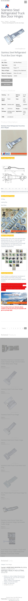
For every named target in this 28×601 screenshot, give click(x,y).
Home (2, 21)
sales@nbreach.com (8, 584)
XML (17, 597)
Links (14, 597)
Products (7, 21)
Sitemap (20, 597)
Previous (4, 328)
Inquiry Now (7, 80)
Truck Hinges (12, 21)
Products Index (9, 597)
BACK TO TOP (11, 569)
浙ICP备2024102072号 (14, 600)
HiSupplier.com (4, 569)
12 (22, 328)
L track (17, 599)
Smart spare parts (11, 599)
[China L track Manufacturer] (7, 6)
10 (17, 328)
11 (20, 328)
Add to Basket (7, 84)
